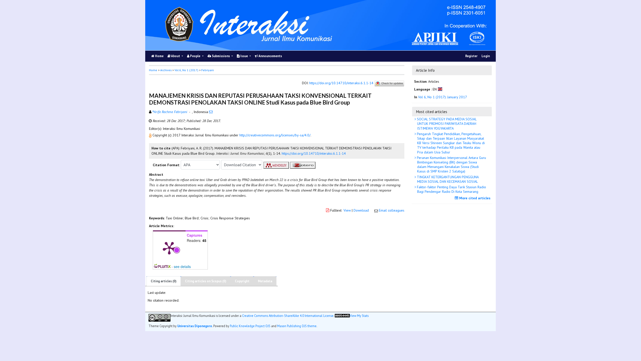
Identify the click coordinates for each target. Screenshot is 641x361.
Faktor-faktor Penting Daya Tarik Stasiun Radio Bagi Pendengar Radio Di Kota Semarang (451, 189)
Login (486, 56)
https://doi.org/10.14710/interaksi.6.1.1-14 (341, 83)
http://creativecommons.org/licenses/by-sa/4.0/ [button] (274, 135)
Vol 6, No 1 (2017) (186, 70)
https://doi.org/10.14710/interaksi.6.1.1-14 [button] (314, 153)
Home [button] (153, 70)
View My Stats (359, 316)
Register (471, 56)
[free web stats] (342, 318)
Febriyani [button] (207, 70)
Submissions (221, 56)
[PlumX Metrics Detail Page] (169, 248)
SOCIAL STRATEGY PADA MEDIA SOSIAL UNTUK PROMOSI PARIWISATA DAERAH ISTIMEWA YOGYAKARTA (446, 123)
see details (182, 266)
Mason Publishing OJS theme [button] (296, 326)
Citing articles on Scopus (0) (205, 281)
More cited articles (474, 198)
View (347, 210)
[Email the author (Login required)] (211, 112)
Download (361, 210)
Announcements (270, 56)
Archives (166, 70)
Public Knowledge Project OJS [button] (250, 326)
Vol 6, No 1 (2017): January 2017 (442, 97)
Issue (244, 56)
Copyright (242, 281)
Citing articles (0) (164, 281)
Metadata (265, 281)
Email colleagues (391, 210)
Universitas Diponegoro (194, 326)
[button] (150, 135)
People (195, 56)
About (176, 56)
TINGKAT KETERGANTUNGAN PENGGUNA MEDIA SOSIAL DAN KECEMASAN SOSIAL (447, 179)
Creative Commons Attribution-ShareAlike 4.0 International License (288, 316)
